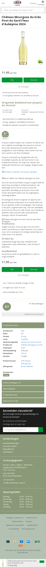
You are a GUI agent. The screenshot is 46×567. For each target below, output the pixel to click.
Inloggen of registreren (14, 518)
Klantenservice (31, 518)
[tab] (23, 325)
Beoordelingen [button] (9, 389)
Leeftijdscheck (32, 525)
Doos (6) (33, 80)
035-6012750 (9, 480)
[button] (5, 134)
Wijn (22, 331)
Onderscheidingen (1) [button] (12, 382)
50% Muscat (26, 363)
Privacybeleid (14, 529)
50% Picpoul (26, 361)
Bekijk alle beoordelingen (34, 314)
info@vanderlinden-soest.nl (14, 483)
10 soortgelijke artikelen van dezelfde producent (20, 96)
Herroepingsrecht (28, 529)
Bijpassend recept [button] (10, 401)
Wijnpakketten (8, 449)
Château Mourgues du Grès (32, 345)
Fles (12, 80)
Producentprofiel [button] (10, 395)
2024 (23, 348)
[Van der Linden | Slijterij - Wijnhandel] (17, 3)
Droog (23, 336)
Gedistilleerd (8, 452)
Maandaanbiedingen (11, 443)
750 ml (23, 353)
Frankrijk (24, 339)
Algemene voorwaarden (15, 525)
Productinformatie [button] (10, 325)
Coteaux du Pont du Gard (31, 342)
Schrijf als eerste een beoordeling (15, 92)
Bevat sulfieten (27, 366)
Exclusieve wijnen (10, 446)
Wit (22, 333)
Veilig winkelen (17, 521)
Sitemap (29, 521)
